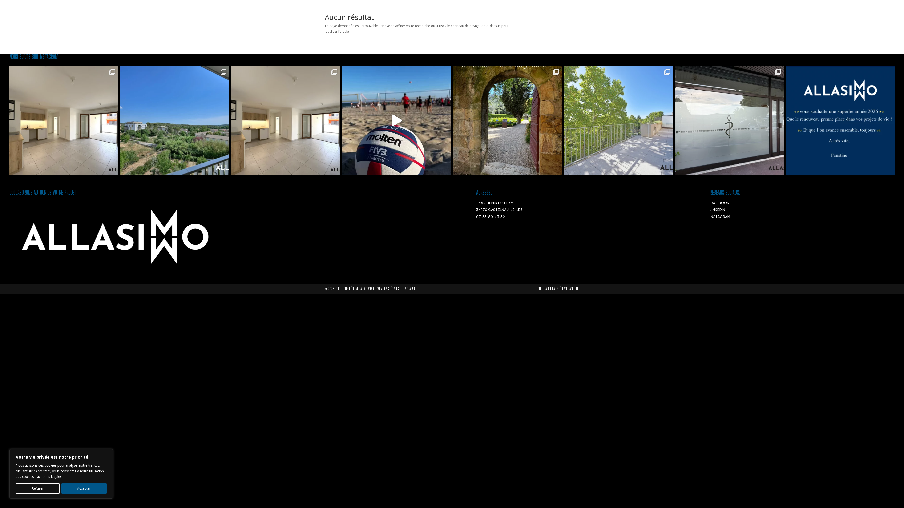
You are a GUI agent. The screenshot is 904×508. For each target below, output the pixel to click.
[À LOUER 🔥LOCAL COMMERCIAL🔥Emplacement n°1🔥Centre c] (729, 120)
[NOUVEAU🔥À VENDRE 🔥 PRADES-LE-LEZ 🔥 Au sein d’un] (174, 120)
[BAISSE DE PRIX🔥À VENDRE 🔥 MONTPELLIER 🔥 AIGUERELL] (63, 120)
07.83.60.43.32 (490, 216)
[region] (61, 474)
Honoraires (409, 288)
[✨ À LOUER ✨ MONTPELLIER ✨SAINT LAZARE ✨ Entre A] (618, 120)
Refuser (38, 488)
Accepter (84, 488)
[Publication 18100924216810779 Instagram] (396, 120)
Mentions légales (49, 476)
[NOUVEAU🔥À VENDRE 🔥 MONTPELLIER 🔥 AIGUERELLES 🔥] (285, 120)
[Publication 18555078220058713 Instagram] (840, 120)
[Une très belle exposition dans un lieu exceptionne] (507, 120)
